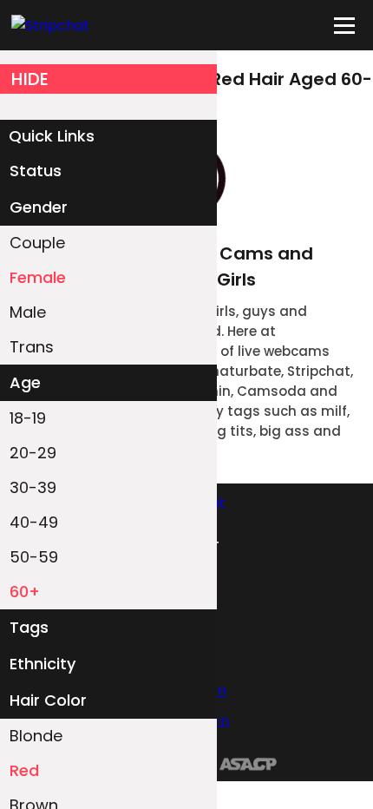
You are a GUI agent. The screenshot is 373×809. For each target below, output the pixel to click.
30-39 (33, 487)
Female (38, 277)
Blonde (36, 736)
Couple (37, 242)
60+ (25, 591)
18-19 (28, 418)
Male (28, 312)
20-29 (33, 453)
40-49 (34, 522)
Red (24, 770)
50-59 (34, 557)
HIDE (30, 79)
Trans (32, 347)
